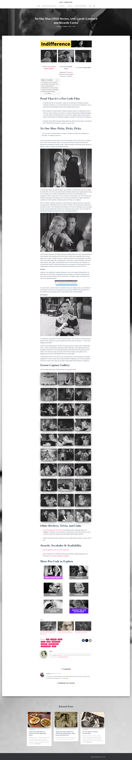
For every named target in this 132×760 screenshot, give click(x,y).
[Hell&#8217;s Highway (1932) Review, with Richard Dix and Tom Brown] (83, 626)
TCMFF (90, 5)
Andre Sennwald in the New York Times (54, 530)
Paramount (70, 72)
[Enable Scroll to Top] (129, 757)
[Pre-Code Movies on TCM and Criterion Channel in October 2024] (66, 626)
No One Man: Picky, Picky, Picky (50, 84)
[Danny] (43, 653)
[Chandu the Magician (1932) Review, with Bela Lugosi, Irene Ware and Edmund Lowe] (48, 626)
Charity (48, 673)
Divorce (43, 641)
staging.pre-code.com (57, 655)
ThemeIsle (103, 756)
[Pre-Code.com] (66, 2)
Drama (48, 641)
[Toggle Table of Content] (56, 80)
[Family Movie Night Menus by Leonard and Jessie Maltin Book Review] (39, 719)
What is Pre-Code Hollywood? (49, 5)
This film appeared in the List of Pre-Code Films (56, 550)
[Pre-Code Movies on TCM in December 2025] (92, 719)
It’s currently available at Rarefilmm (59, 556)
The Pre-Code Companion (80, 5)
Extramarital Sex (55, 641)
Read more (38, 743)
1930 (57, 729)
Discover (70, 6)
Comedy (59, 639)
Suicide (54, 646)
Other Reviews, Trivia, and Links (50, 87)
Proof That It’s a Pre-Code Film (49, 82)
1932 (47, 639)
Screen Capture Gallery (48, 86)
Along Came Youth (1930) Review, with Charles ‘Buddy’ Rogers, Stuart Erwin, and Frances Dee (65, 733)
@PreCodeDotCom (64, 657)
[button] (56, 5)
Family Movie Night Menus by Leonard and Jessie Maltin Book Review (37, 733)
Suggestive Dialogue (46, 646)
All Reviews (53, 639)
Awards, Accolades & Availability (50, 89)
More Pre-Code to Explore (48, 91)
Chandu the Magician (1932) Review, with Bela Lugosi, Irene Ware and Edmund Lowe (48, 633)
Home (38, 6)
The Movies (61, 6)
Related (49, 93)
